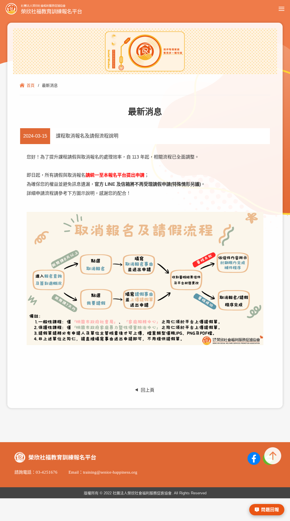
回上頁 (147, 390)
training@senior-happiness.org (110, 472)
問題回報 (270, 509)
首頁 (31, 85)
